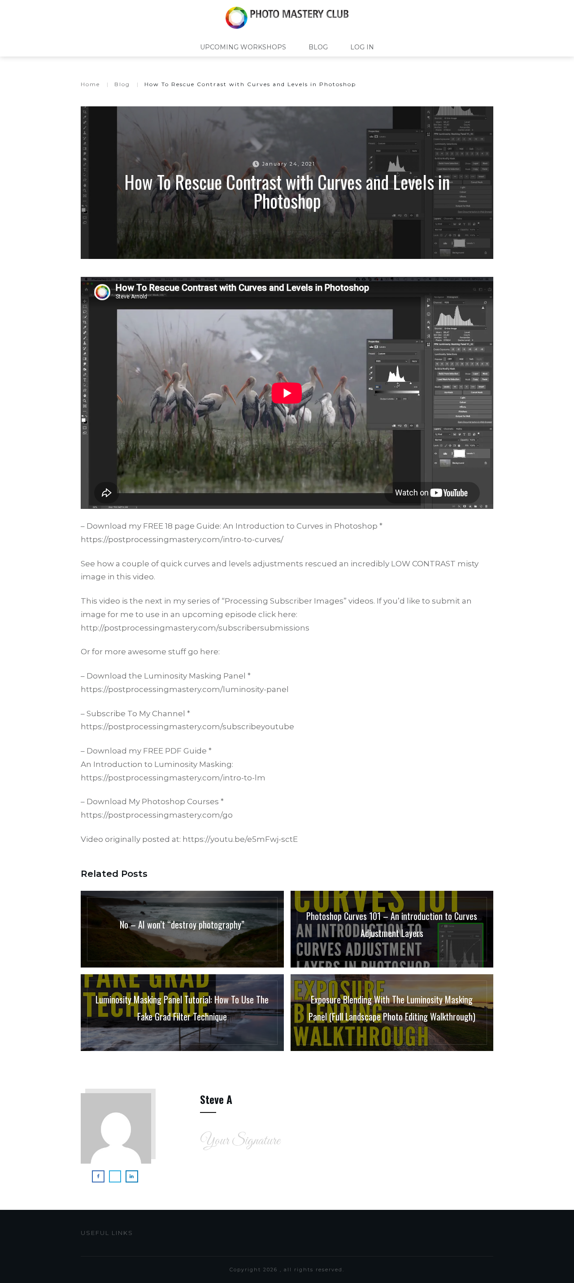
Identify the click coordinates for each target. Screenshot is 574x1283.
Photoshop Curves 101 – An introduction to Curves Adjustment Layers (392, 929)
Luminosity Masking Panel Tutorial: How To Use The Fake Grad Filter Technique (182, 1012)
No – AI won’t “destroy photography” (182, 929)
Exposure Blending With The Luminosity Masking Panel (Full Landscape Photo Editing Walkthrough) (392, 1012)
